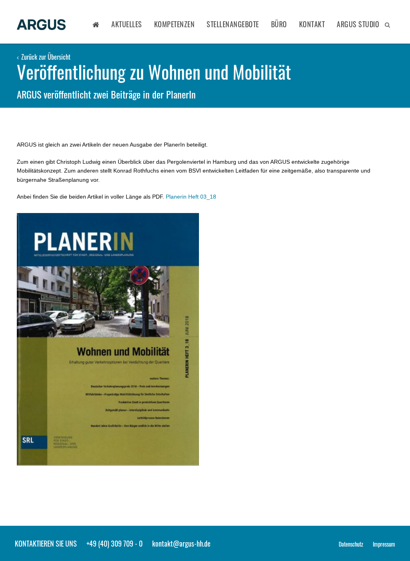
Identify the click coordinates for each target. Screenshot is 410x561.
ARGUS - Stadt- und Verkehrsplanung (41, 25)
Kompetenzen (174, 24)
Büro (279, 24)
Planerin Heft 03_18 (191, 196)
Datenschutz (351, 544)
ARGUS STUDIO (358, 24)
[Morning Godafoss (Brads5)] (108, 339)
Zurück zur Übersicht (45, 57)
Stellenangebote (233, 24)
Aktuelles (126, 24)
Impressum (384, 544)
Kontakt (312, 24)
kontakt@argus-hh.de (181, 543)
